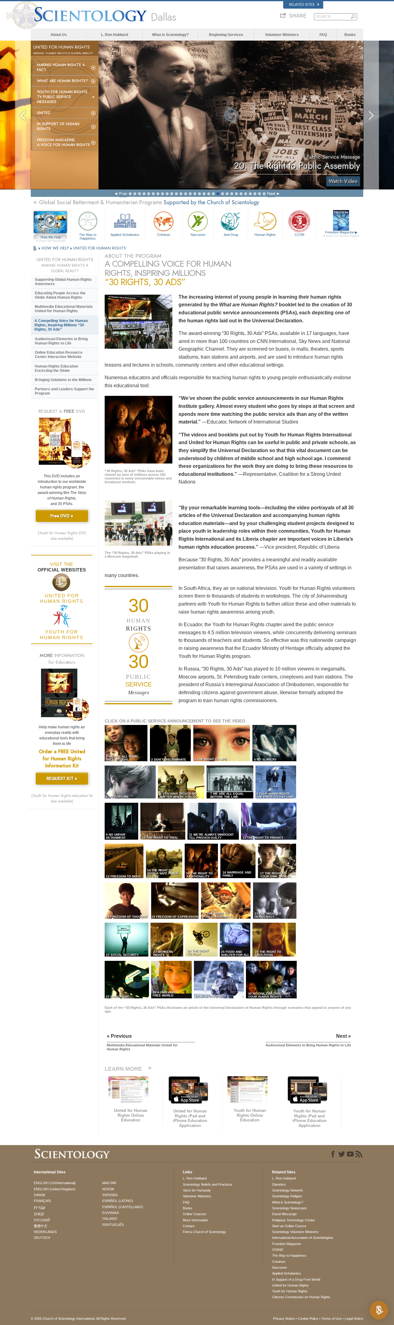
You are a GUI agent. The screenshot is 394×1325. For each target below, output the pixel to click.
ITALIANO (109, 1218)
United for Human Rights (290, 1285)
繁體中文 (40, 1226)
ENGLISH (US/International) (55, 1183)
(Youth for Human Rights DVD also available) (62, 535)
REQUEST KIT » (61, 778)
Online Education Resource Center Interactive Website (58, 354)
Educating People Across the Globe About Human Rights (60, 295)
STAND (277, 1249)
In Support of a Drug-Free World (296, 1279)
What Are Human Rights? (62, 81)
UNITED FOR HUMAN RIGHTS (99, 248)
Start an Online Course (289, 1226)
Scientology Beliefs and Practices (207, 1184)
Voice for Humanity (197, 1190)
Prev (123, 193)
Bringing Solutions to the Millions (63, 380)
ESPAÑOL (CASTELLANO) (122, 1207)
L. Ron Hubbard (114, 35)
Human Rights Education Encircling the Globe (56, 368)
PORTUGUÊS (113, 1225)
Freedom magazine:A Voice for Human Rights (63, 142)
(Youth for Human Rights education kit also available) (62, 798)
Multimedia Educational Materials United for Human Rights (64, 308)
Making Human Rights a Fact (61, 67)
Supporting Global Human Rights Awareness (63, 281)
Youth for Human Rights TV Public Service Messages (62, 97)
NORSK (108, 1189)
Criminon (163, 235)
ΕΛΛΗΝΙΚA (110, 1213)
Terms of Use (331, 1318)
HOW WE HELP (56, 248)
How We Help (50, 237)
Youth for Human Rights (290, 1291)
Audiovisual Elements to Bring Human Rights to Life (61, 341)
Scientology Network (287, 1190)
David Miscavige (284, 1214)
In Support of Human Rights (58, 126)
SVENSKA (110, 1195)
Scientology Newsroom (289, 1208)
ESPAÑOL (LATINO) (117, 1201)
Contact (189, 1226)
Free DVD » (61, 516)
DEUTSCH (42, 1237)
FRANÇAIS (42, 1201)
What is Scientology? (170, 35)
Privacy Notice (284, 1318)
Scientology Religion (287, 1196)
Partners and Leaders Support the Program (64, 391)
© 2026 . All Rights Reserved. (79, 1318)
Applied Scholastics (125, 235)
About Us (58, 35)
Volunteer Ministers (282, 35)
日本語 (39, 1214)
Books (350, 35)
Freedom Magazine (341, 233)
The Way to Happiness (87, 236)
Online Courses (194, 1214)
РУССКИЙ (42, 1220)
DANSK (39, 1195)
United (43, 113)
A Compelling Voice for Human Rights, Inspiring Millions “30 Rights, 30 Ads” (61, 325)
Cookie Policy (308, 1318)
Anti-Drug (231, 235)
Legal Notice (354, 1318)
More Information (195, 1220)
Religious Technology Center (293, 1220)
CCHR (299, 235)
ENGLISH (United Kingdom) (54, 1189)
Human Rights (265, 235)
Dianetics (279, 1184)
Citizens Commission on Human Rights (301, 1297)
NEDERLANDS (45, 1232)
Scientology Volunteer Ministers (295, 1232)
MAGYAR (109, 1183)
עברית (39, 1207)
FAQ (323, 35)
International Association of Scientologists (302, 1237)
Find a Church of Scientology (204, 1232)
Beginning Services (226, 35)
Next (271, 193)
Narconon (198, 235)
